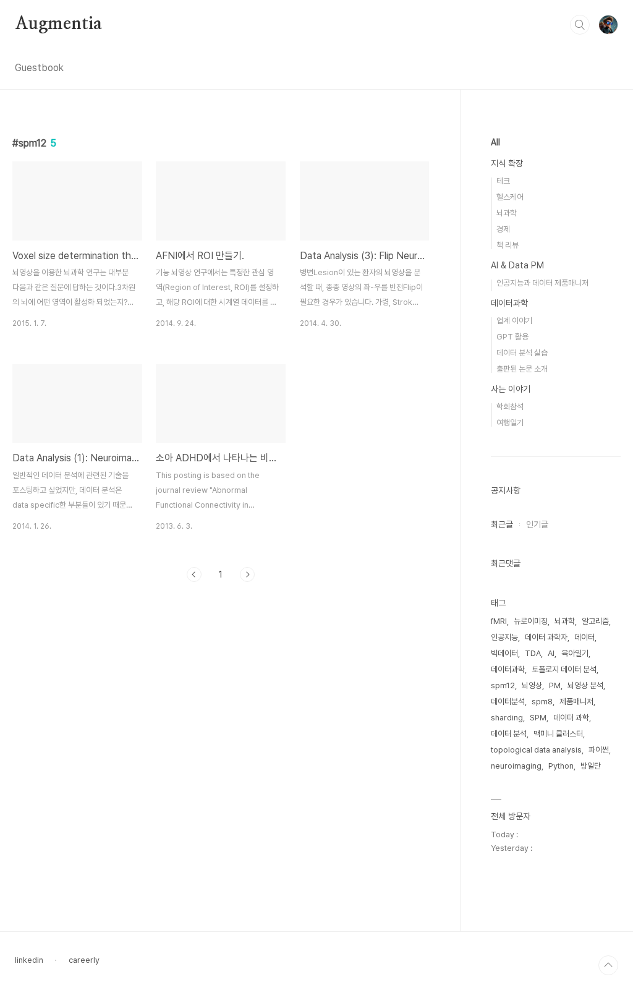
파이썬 (598, 749)
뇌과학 (506, 213)
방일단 (590, 765)
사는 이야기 (510, 389)
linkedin (29, 960)
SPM (538, 717)
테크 (503, 181)
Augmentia (58, 24)
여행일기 (510, 422)
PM (555, 685)
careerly (84, 960)
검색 (580, 24)
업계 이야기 (514, 320)
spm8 (542, 701)
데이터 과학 (571, 717)
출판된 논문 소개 (522, 368)
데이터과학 (509, 303)
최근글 (502, 524)
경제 (503, 229)
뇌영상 (532, 685)
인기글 (537, 524)
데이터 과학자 (546, 637)
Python (561, 765)
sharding (507, 717)
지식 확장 (507, 163)
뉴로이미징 (531, 621)
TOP (608, 965)
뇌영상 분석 (585, 685)
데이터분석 (508, 701)
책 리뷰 (507, 245)
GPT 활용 (512, 336)
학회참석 (510, 406)
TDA (533, 653)
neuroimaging (516, 765)
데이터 (584, 637)
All (495, 142)
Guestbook (39, 68)
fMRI (499, 621)
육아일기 (574, 653)
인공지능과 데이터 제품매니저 (542, 283)
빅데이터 (504, 653)
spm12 (503, 685)
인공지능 (504, 637)
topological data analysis (536, 749)
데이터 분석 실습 (522, 352)
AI (551, 653)
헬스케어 (510, 197)
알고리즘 (595, 621)
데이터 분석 (509, 733)
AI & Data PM (517, 265)
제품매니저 (576, 701)
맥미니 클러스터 (558, 733)
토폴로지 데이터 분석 (564, 669)
